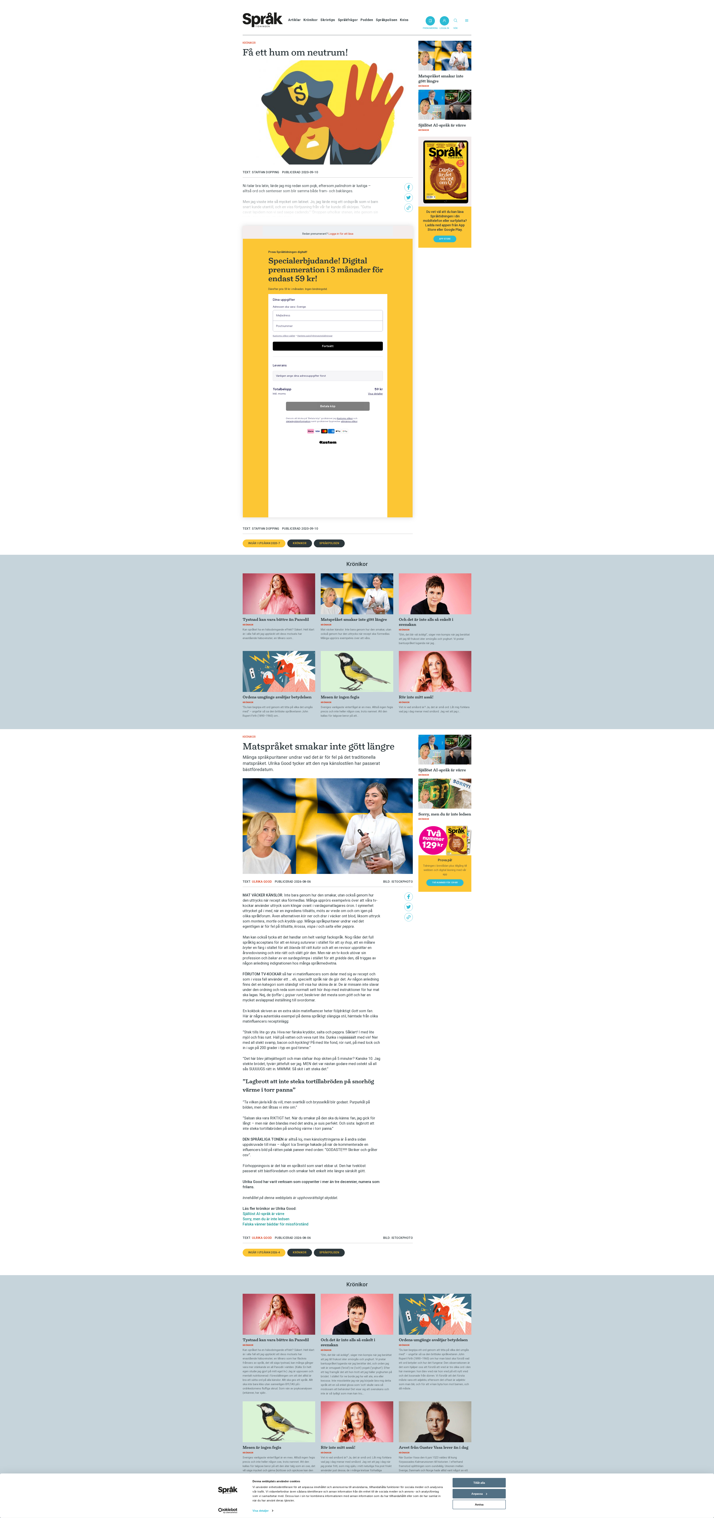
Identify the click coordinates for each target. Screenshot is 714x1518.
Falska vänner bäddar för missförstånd (275, 1224)
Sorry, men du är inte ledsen (266, 1219)
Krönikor (310, 20)
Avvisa (479, 1504)
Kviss (404, 20)
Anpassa (477, 1493)
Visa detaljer (261, 1510)
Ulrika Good (262, 881)
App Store (445, 239)
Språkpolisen (386, 20)
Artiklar (294, 20)
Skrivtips (327, 20)
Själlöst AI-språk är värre (263, 1213)
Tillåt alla (479, 1482)
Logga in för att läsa (341, 233)
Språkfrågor (348, 20)
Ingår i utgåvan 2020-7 (264, 543)
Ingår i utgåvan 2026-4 (264, 1252)
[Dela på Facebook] (408, 187)
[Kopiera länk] (408, 208)
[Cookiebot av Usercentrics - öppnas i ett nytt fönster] (228, 1511)
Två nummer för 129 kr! (445, 882)
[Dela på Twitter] (408, 197)
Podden (367, 20)
